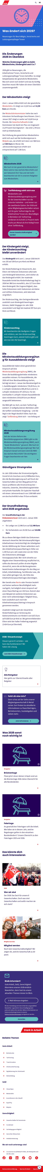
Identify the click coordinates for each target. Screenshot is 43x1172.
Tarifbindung (12, 416)
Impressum (36, 1169)
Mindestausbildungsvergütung (14, 371)
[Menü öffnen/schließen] (40, 3)
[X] (36, 1157)
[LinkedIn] (17, 1157)
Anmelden (21, 1019)
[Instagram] (10, 1157)
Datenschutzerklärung (9, 1169)
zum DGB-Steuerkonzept (13, 654)
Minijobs (5, 141)
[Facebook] (4, 1157)
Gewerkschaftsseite (20, 122)
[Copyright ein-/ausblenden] (39, 764)
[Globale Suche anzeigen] (36, 3)
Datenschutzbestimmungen (13, 1014)
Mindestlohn (7, 106)
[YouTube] (30, 1157)
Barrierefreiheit (25, 1169)
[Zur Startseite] (5, 2)
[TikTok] (23, 1157)
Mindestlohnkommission (15, 113)
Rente (18, 582)
